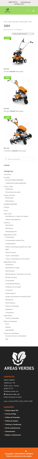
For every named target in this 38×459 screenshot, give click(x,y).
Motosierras (9, 299)
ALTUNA (7, 177)
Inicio (5, 22)
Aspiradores (9, 225)
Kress (7, 324)
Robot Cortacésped (10, 321)
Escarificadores (10, 243)
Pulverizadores (10, 303)
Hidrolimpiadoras (11, 231)
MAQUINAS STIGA (10, 235)
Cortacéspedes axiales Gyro (14, 240)
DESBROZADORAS (10, 204)
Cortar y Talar (8, 186)
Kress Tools (8, 214)
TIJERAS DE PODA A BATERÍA (15, 183)
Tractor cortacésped (12, 255)
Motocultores (9, 201)
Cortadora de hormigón (13, 287)
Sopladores (9, 309)
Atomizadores (10, 271)
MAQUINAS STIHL (10, 262)
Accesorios (7, 174)
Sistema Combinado (12, 306)
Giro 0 (6, 210)
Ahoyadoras (9, 264)
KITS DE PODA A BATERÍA (14, 180)
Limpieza (7, 222)
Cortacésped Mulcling (12, 283)
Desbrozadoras (10, 293)
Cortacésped (9, 237)
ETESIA (6, 207)
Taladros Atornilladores (13, 219)
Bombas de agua (11, 277)
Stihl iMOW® (9, 330)
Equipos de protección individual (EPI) (18, 296)
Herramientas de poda (12, 192)
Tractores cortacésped (11, 333)
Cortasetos (9, 290)
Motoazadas (23, 22)
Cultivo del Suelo (13, 22)
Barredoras (9, 228)
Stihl (6, 339)
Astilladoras (9, 189)
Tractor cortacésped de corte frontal (17, 259)
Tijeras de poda (10, 252)
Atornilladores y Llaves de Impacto (16, 216)
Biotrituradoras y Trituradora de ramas (18, 274)
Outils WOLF (8, 315)
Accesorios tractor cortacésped (15, 336)
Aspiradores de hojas (12, 267)
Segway (8, 327)
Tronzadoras (9, 312)
